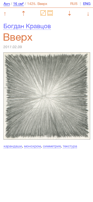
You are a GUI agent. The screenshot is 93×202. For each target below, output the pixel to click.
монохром (32, 146)
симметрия (52, 146)
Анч (7, 4)
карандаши (13, 146)
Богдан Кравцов (27, 26)
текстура (70, 146)
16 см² (18, 4)
